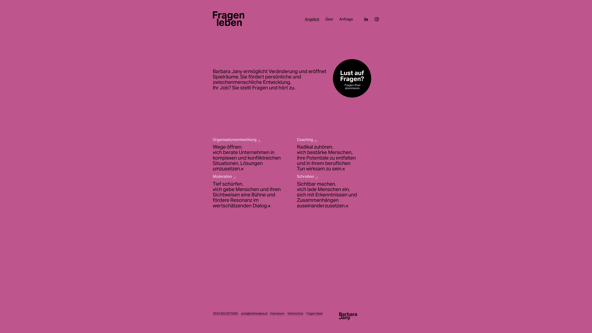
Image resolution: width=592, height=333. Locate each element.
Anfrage (346, 19)
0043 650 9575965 (225, 313)
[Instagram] (376, 19)
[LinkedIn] (366, 19)
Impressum (277, 313)
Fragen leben (314, 313)
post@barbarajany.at (254, 313)
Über (329, 19)
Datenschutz (295, 313)
